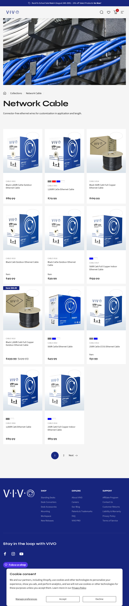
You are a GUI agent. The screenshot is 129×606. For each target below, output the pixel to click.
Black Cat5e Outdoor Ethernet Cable (62, 264)
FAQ (73, 516)
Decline (99, 599)
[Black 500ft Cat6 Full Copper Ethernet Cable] (106, 153)
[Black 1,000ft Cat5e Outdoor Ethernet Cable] (22, 153)
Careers (75, 502)
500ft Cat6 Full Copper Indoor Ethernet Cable (103, 268)
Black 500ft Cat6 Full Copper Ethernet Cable (102, 186)
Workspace (46, 516)
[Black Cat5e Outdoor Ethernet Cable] (64, 230)
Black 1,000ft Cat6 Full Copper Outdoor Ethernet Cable (20, 344)
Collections (16, 93)
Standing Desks (48, 497)
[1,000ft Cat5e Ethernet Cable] (64, 153)
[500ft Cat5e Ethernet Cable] (64, 310)
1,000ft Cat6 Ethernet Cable (18, 427)
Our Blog (76, 507)
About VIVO (77, 497)
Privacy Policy (79, 588)
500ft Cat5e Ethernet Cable (60, 346)
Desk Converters (48, 502)
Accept (62, 599)
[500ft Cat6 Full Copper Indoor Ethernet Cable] (106, 230)
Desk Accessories (49, 507)
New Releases (47, 520)
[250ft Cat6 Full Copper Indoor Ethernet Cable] (64, 391)
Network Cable (34, 93)
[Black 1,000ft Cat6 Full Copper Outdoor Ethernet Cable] (22, 310)
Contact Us (108, 502)
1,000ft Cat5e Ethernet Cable (61, 189)
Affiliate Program (110, 497)
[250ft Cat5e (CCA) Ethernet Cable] (106, 310)
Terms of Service (110, 520)
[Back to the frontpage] (4, 93)
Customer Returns (111, 507)
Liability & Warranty (112, 511)
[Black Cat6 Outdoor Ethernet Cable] (22, 230)
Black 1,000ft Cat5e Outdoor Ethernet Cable (19, 186)
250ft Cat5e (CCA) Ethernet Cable (104, 346)
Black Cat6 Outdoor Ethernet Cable (22, 262)
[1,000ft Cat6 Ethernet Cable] (22, 391)
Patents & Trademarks (82, 511)
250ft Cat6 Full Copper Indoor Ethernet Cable (61, 428)
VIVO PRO (76, 520)
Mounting (45, 511)
